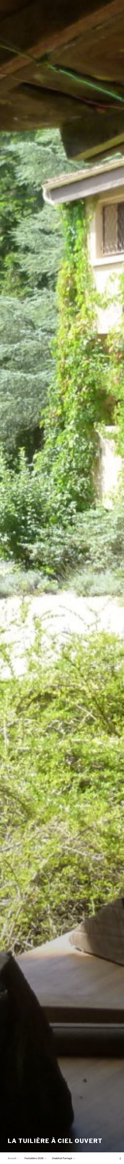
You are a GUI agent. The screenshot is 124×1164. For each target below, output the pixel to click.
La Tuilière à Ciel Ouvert (55, 1140)
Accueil (12, 1158)
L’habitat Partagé (62, 1158)
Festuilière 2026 (34, 1158)
